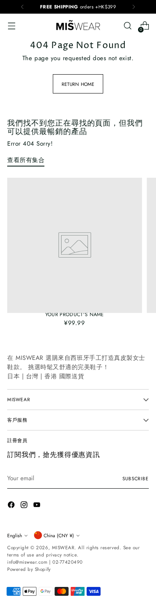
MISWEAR (63, 547)
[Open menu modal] (11, 26)
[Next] (133, 7)
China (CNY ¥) (59, 535)
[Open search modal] (127, 26)
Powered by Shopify (29, 569)
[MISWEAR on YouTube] (37, 506)
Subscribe (135, 478)
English (14, 535)
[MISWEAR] (78, 26)
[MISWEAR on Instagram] (25, 506)
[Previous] (22, 7)
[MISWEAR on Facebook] (12, 506)
